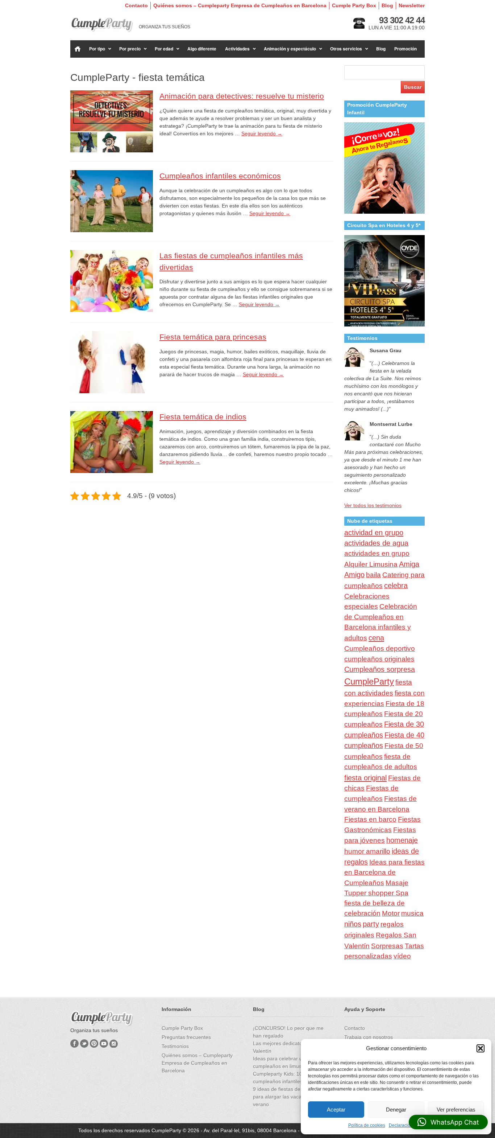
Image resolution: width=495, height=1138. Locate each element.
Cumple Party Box (354, 5)
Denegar (396, 1109)
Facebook (74, 1043)
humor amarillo (367, 851)
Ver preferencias (456, 1109)
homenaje (402, 840)
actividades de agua (376, 543)
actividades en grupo (376, 553)
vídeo (402, 956)
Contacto (136, 5)
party (371, 924)
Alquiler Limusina (371, 564)
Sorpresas (387, 946)
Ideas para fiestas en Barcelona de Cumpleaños (384, 872)
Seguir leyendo (261, 133)
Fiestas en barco (370, 819)
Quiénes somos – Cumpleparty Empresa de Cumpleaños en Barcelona (239, 5)
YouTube (104, 1043)
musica (412, 913)
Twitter (84, 1043)
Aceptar (336, 1109)
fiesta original (365, 778)
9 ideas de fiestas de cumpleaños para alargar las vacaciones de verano (291, 1096)
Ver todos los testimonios (373, 505)
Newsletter (412, 5)
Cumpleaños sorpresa (379, 669)
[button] (480, 1048)
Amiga (409, 564)
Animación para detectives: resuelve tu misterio (241, 96)
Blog (387, 5)
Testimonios (175, 1046)
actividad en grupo (373, 533)
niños (352, 924)
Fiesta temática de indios (202, 416)
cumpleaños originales (379, 659)
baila (373, 575)
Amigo (354, 575)
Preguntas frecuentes (186, 1037)
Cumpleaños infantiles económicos (220, 176)
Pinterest (94, 1043)
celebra (396, 585)
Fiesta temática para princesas (212, 337)
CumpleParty (369, 681)
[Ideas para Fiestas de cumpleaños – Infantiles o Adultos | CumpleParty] (102, 25)
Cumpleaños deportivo (379, 648)
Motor (391, 913)
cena (376, 638)
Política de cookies (366, 1125)
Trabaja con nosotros (368, 1037)
